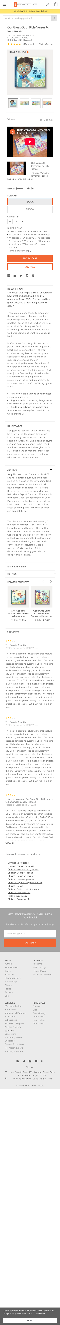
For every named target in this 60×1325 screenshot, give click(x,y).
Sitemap (30, 1067)
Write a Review (46, 44)
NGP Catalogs (39, 967)
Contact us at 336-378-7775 (38, 1078)
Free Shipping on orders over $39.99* (30, 11)
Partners (9, 992)
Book (30, 201)
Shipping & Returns (14, 1051)
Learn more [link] (40, 1313)
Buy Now (30, 267)
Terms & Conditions (42, 974)
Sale (7, 996)
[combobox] (30, 18)
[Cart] (56, 4)
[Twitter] (21, 275)
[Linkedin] (27, 275)
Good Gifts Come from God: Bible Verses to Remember (41, 613)
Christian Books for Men (19, 899)
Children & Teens (13, 978)
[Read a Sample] (19, 52)
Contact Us (10, 1034)
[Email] (15, 275)
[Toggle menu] (4, 4)
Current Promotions (14, 1044)
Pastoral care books (17, 896)
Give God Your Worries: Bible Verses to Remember (18, 613)
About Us (37, 963)
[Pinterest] (33, 275)
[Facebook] (8, 275)
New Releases (12, 967)
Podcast (37, 1006)
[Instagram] (30, 1061)
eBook (30, 209)
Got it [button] (30, 1320)
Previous (44, 581)
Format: (12, 195)
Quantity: (12, 216)
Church (8, 985)
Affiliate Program (13, 1027)
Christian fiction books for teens (23, 889)
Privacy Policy (39, 971)
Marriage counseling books (21, 866)
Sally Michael (14, 474)
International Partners (15, 1013)
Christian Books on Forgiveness (23, 869)
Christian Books (15, 886)
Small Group (11, 981)
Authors (8, 963)
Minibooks (9, 974)
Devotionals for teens (18, 862)
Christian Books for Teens (20, 872)
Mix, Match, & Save (14, 1048)
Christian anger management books (25, 882)
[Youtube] (36, 1061)
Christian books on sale (19, 892)
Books (8, 971)
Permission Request (14, 1023)
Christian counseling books (21, 879)
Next (50, 581)
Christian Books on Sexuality (21, 876)
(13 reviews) (28, 44)
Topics (8, 988)
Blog (35, 1010)
